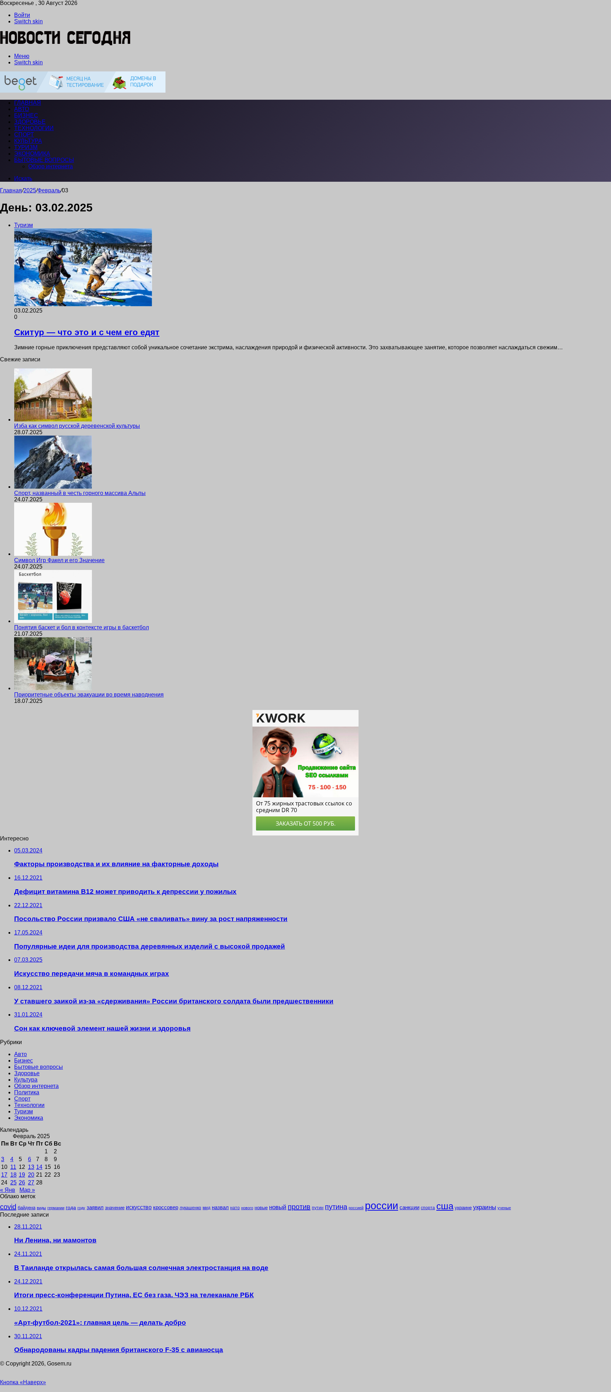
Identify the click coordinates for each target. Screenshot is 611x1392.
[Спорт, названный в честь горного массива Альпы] (53, 487)
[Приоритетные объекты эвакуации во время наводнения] (53, 688)
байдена (26, 1207)
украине (463, 1207)
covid (8, 1207)
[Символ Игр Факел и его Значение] (53, 554)
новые (261, 1207)
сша (444, 1206)
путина (336, 1207)
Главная (11, 190)
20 (31, 1175)
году (81, 1208)
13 (31, 1167)
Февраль (48, 190)
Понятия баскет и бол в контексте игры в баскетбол (81, 627)
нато (235, 1207)
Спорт (24, 135)
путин (318, 1207)
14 (39, 1167)
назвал (220, 1207)
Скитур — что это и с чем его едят (86, 332)
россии (381, 1205)
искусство (139, 1207)
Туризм (25, 147)
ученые (504, 1208)
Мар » (27, 1190)
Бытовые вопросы (44, 160)
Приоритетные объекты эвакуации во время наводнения (89, 695)
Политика (26, 1092)
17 (4, 1175)
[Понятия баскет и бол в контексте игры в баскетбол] (53, 621)
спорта (428, 1207)
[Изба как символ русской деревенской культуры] (53, 420)
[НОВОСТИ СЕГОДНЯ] (65, 44)
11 (13, 1167)
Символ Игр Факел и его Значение (59, 560)
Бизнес (26, 115)
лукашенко (190, 1207)
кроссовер (165, 1207)
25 (13, 1183)
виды (41, 1208)
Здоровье (30, 122)
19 (22, 1175)
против (299, 1207)
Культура (28, 141)
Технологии (34, 128)
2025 (29, 190)
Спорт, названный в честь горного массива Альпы (80, 493)
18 (13, 1175)
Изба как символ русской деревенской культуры (77, 426)
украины (484, 1207)
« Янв (7, 1190)
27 (31, 1183)
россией (356, 1208)
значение (114, 1207)
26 (22, 1183)
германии (55, 1208)
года (71, 1207)
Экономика (32, 154)
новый (277, 1207)
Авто (21, 109)
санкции (409, 1207)
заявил (95, 1207)
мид (206, 1207)
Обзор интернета (50, 166)
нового (247, 1208)
